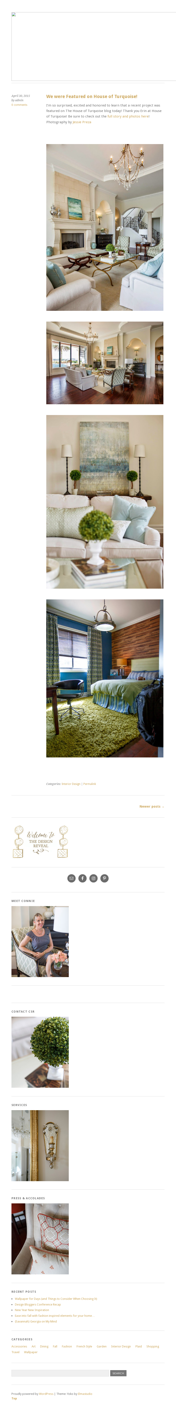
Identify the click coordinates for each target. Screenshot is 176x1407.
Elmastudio (85, 1394)
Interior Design (71, 784)
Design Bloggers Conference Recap (38, 1304)
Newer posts (152, 806)
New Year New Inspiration (32, 1310)
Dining (44, 1346)
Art (34, 1346)
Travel (15, 1352)
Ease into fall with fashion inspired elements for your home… (55, 1315)
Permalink (89, 784)
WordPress (46, 1394)
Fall (55, 1346)
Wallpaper (31, 1352)
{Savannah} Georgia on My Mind (36, 1321)
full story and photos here (127, 116)
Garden (102, 1346)
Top (14, 1398)
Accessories (19, 1346)
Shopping (152, 1346)
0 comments (19, 105)
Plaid (138, 1346)
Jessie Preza (82, 122)
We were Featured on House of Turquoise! (91, 96)
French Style (84, 1346)
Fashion (67, 1346)
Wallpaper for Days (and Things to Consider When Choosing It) (56, 1298)
